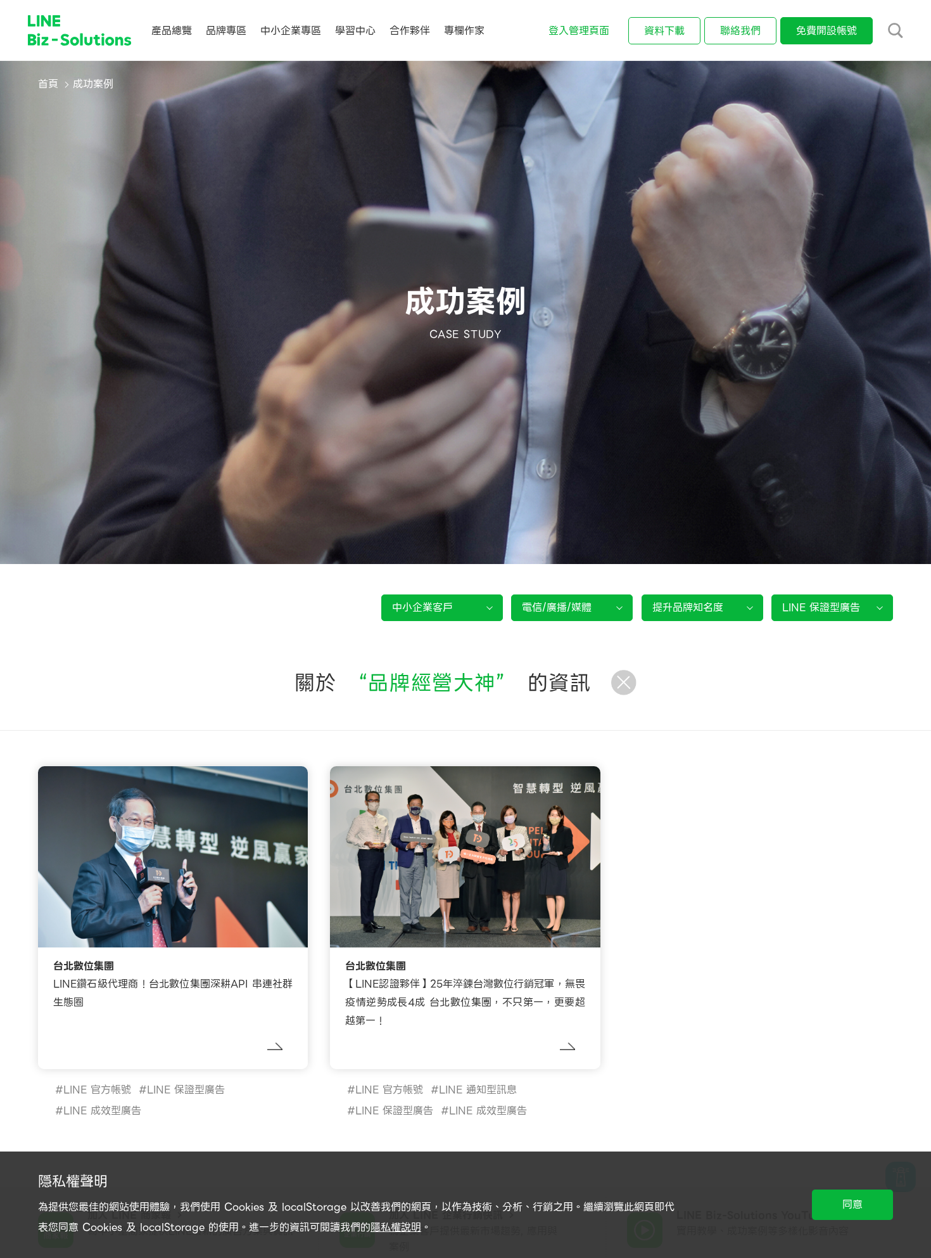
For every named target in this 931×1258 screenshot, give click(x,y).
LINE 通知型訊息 (478, 1090)
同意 (852, 1204)
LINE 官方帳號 (97, 1090)
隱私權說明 (395, 1227)
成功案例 (93, 84)
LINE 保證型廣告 (186, 1090)
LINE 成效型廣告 (102, 1111)
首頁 (48, 84)
